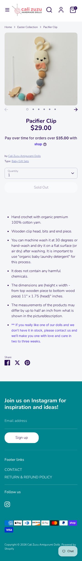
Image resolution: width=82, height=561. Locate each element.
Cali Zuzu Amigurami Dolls (24, 156)
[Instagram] (7, 504)
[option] (41, 69)
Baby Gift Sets (20, 161)
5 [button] (49, 109)
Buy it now (41, 201)
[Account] (61, 7)
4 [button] (44, 109)
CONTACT (13, 469)
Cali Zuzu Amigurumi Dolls (43, 544)
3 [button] (38, 109)
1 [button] (27, 109)
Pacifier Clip (50, 27)
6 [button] (55, 109)
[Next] (76, 110)
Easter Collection (27, 27)
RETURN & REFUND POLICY (28, 477)
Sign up (21, 437)
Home (8, 27)
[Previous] (6, 110)
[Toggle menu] (5, 9)
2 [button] (33, 109)
